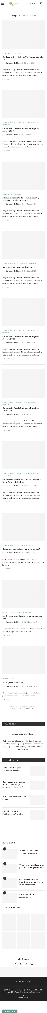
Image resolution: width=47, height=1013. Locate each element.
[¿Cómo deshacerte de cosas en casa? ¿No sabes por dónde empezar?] (23, 176)
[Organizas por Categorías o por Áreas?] (23, 527)
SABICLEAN (6, 125)
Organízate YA (7, 53)
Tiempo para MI (16, 679)
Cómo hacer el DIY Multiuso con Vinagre (12, 812)
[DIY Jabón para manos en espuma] (37, 800)
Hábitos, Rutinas (7, 122)
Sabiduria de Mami (13, 63)
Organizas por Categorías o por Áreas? (21, 549)
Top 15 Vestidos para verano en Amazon (11, 768)
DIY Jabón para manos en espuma (14, 797)
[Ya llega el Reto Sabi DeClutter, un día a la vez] (23, 34)
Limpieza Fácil (20, 122)
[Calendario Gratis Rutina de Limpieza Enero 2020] (23, 383)
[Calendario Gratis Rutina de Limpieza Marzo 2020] (23, 104)
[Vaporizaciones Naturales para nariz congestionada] (9, 868)
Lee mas (5, 79)
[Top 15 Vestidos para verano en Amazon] (37, 771)
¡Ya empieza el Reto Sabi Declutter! (19, 267)
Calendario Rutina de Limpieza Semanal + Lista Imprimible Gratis (22, 480)
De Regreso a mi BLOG (13, 682)
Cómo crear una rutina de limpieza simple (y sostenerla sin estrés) (14, 784)
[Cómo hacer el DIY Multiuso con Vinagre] (37, 815)
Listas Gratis (32, 122)
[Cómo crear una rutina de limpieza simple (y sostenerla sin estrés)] (37, 785)
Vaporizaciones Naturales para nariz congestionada (31, 866)
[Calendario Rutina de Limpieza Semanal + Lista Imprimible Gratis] (23, 455)
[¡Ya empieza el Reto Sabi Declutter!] (23, 245)
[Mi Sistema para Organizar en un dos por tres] (23, 594)
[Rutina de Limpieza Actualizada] (9, 898)
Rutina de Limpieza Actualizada (28, 895)
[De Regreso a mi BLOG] (23, 660)
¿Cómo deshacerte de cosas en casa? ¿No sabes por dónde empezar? (21, 199)
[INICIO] (23, 940)
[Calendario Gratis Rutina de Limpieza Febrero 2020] (23, 312)
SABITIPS (18, 53)
